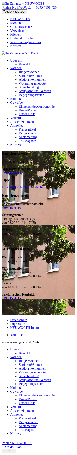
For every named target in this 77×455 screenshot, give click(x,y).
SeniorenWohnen (30, 364)
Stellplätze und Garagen (35, 380)
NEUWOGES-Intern (24, 327)
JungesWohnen (29, 361)
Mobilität (16, 23)
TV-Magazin (27, 430)
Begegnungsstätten (31, 384)
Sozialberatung (29, 376)
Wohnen (16, 357)
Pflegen (15, 34)
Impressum (17, 324)
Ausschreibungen (22, 410)
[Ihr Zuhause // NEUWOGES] (23, 3)
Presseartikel (27, 418)
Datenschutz (18, 320)
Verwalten (17, 30)
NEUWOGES (20, 19)
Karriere (15, 46)
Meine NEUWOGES (17, 7)
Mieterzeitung (28, 426)
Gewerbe (16, 391)
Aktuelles (16, 414)
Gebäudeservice (21, 27)
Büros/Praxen (28, 399)
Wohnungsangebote (32, 372)
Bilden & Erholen (22, 38)
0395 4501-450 (46, 7)
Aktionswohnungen (32, 368)
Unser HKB (27, 403)
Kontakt (24, 353)
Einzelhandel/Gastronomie (37, 395)
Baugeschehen (28, 422)
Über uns (16, 349)
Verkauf (15, 407)
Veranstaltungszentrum (25, 42)
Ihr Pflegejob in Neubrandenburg (24, 187)
